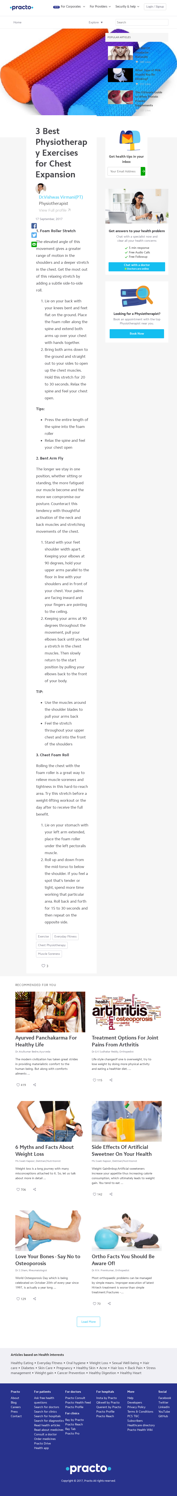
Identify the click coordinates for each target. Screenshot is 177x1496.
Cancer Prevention (71, 1373)
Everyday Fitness (65, 936)
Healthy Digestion (102, 1373)
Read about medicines (48, 1430)
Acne (103, 1368)
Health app (41, 1448)
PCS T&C (133, 1416)
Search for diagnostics (49, 1421)
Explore (94, 22)
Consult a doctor (45, 1434)
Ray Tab (70, 1429)
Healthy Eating (22, 1363)
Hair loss (117, 1368)
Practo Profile (74, 1407)
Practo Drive (42, 1443)
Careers (16, 1407)
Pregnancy (64, 1368)
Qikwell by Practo (108, 1402)
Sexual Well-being (125, 1363)
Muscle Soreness (49, 954)
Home (17, 22)
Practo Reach (74, 1424)
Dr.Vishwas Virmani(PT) (61, 197)
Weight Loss (98, 1363)
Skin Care (45, 1368)
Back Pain (135, 1368)
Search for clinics (45, 1411)
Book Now (137, 333)
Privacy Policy (136, 1407)
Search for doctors (46, 1407)
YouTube (164, 1411)
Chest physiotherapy (52, 945)
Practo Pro (72, 1433)
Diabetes (27, 1368)
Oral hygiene (75, 1363)
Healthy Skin (85, 1368)
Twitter (163, 1402)
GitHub (163, 1416)
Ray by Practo (74, 1420)
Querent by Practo (108, 1407)
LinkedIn (164, 1407)
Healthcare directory (141, 1425)
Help (130, 1398)
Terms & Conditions (140, 1411)
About (15, 1398)
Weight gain (44, 1373)
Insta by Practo (106, 1398)
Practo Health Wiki (140, 1430)
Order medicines (45, 1439)
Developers (134, 1402)
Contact (16, 1416)
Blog (14, 1402)
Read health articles (47, 1425)
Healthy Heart (130, 1373)
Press (14, 1411)
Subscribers (135, 1421)
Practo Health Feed (78, 1402)
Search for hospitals (47, 1416)
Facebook (164, 1398)
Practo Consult (75, 1398)
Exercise (43, 936)
